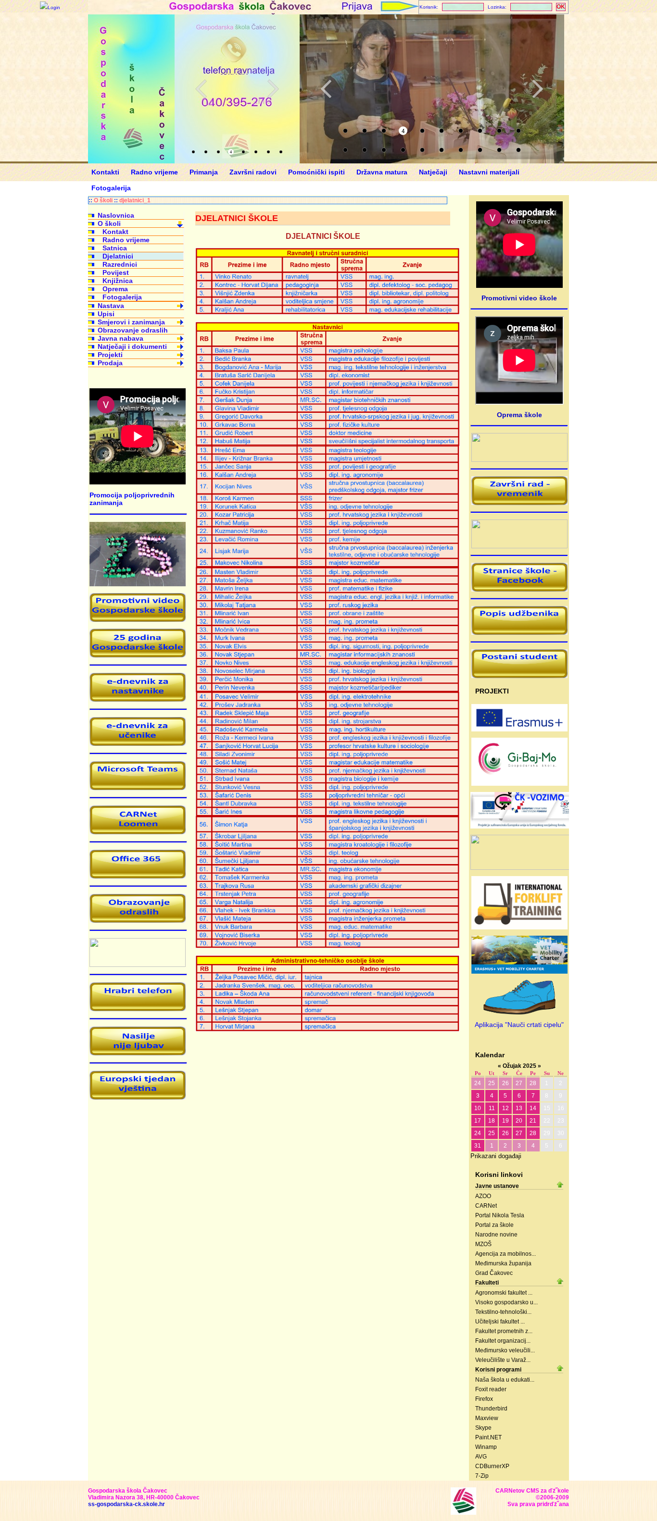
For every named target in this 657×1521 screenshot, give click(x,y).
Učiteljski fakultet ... (500, 1321)
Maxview (486, 1418)
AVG (481, 1456)
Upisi (106, 314)
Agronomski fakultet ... (503, 1292)
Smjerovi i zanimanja (131, 322)
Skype (483, 1427)
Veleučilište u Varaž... (503, 1360)
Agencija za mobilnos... (505, 1253)
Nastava (111, 305)
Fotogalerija (122, 297)
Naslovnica (116, 215)
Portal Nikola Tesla (499, 1215)
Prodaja (110, 363)
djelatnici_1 (135, 200)
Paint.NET (488, 1437)
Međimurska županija (503, 1263)
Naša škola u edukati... (504, 1379)
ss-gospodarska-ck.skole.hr (126, 1504)
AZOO (483, 1196)
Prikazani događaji (495, 1156)
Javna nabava (120, 338)
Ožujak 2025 (519, 1066)
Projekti (110, 355)
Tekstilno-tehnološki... (503, 1312)
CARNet (486, 1205)
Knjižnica (117, 280)
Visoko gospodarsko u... (506, 1302)
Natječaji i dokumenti (132, 346)
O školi (103, 200)
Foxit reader (490, 1389)
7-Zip (482, 1475)
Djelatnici (117, 256)
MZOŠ (483, 1244)
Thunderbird (491, 1408)
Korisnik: (428, 7)
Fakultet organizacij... (503, 1340)
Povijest (115, 272)
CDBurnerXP (492, 1466)
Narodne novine (496, 1234)
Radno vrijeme (126, 240)
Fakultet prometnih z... (503, 1331)
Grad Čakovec (494, 1273)
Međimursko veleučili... (505, 1350)
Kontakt (115, 231)
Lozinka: (497, 7)
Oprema (115, 289)
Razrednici (119, 264)
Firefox (484, 1399)
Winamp (486, 1447)
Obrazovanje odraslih (133, 330)
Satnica (114, 248)
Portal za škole (494, 1225)
